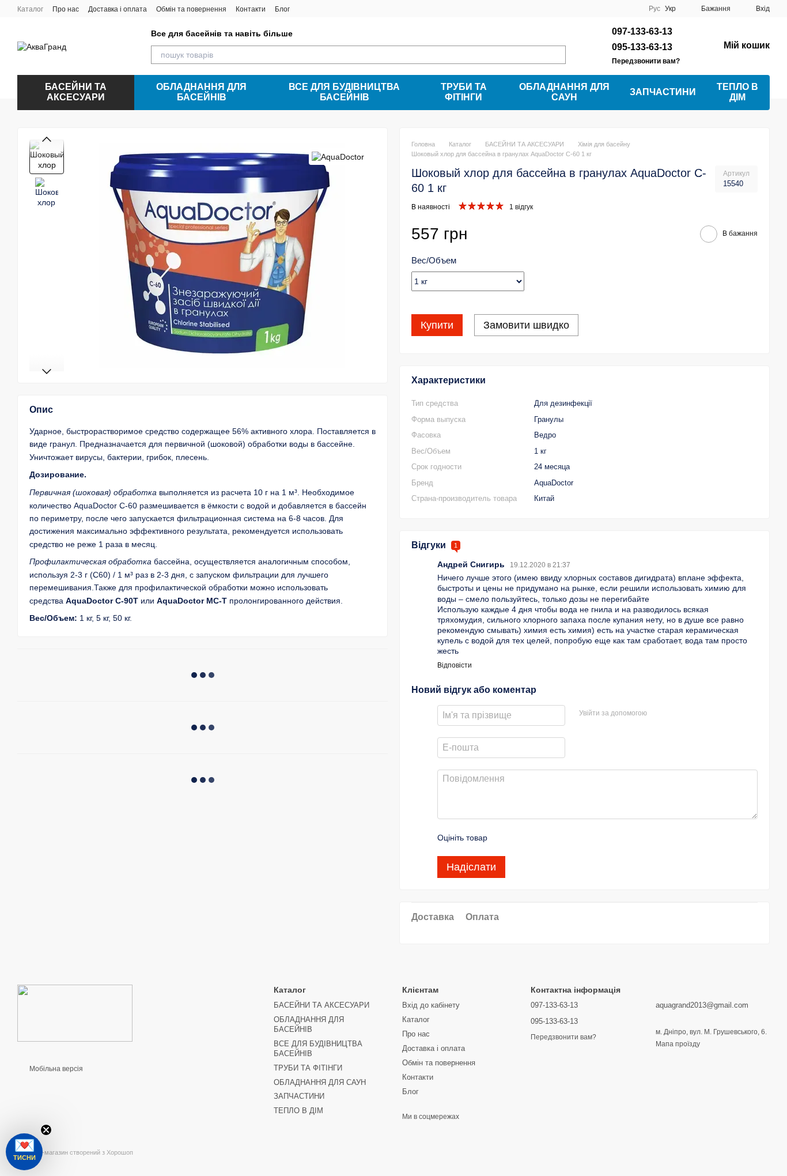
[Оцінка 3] (543, 838)
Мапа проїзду (678, 1044)
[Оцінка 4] (562, 838)
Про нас (65, 9)
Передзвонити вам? (646, 61)
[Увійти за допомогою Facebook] (660, 714)
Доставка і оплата (117, 9)
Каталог (30, 9)
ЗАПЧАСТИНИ (663, 92)
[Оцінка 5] (580, 838)
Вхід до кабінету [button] (431, 1005)
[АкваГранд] (75, 1013)
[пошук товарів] (556, 55)
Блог (282, 9)
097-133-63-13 (642, 31)
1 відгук (521, 207)
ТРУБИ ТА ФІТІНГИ (464, 92)
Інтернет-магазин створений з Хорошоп (75, 1152)
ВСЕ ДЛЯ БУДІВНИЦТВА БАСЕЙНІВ (344, 92)
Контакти (251, 9)
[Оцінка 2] (525, 838)
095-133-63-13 (642, 47)
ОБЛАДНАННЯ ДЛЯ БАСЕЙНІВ (201, 92)
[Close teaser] (46, 1130)
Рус (654, 8)
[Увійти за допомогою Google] (678, 714)
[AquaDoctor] (338, 156)
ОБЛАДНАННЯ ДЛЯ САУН (564, 92)
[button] (24, 1151)
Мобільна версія (55, 1069)
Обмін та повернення (191, 9)
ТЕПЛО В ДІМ (737, 92)
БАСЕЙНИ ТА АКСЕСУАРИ (76, 92)
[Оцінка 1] (506, 838)
